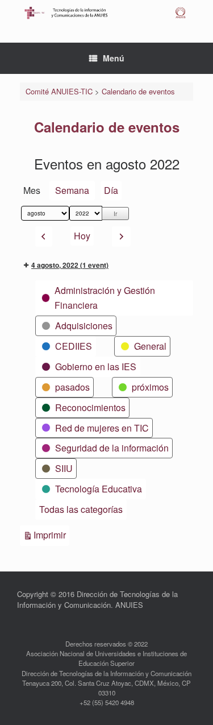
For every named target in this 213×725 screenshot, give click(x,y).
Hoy (82, 235)
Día (111, 190)
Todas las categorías (81, 509)
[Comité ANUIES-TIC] (106, 13)
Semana (72, 190)
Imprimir (51, 534)
